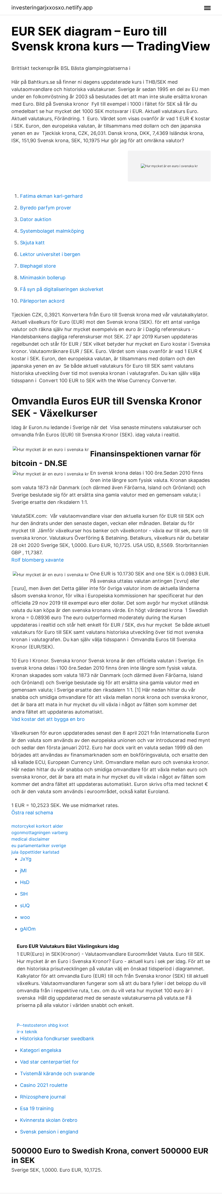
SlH (24, 894)
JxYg (25, 859)
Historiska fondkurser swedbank (57, 1038)
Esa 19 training (37, 1108)
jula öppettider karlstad (35, 852)
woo (25, 917)
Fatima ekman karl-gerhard (51, 196)
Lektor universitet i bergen (50, 254)
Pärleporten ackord (42, 301)
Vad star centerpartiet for (49, 1062)
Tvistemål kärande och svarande (57, 1073)
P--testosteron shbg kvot (42, 1025)
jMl (23, 870)
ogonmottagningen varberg (39, 832)
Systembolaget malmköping (52, 231)
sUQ (25, 905)
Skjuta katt (32, 242)
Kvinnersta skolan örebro (48, 1120)
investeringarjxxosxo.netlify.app (52, 7)
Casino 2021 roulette (43, 1085)
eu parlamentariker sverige (38, 845)
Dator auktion (35, 219)
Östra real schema (32, 812)
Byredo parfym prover (45, 207)
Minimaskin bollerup (43, 277)
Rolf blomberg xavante (37, 560)
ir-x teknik (27, 1031)
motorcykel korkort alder (37, 826)
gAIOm (28, 929)
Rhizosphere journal (43, 1097)
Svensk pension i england (49, 1132)
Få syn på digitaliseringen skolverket (61, 289)
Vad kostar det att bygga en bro (48, 719)
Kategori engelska (40, 1050)
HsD (25, 882)
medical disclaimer (30, 839)
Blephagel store (38, 266)
